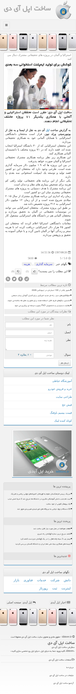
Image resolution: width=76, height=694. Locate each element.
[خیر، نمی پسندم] (18, 271)
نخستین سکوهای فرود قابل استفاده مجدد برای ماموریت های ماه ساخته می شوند (39, 300)
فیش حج (67, 404)
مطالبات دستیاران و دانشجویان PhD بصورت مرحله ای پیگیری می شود (42, 305)
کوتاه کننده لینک (63, 420)
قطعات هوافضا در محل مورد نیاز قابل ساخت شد (52, 529)
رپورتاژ (43, 588)
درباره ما (70, 667)
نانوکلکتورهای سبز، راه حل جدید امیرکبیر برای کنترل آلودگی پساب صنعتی (40, 295)
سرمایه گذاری (44, 264)
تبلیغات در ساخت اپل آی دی (61, 675)
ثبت (54, 588)
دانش (67, 580)
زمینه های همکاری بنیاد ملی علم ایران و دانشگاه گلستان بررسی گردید (43, 544)
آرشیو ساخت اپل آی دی (63, 683)
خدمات (41, 580)
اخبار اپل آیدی (58, 602)
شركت (54, 580)
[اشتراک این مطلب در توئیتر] (14, 278)
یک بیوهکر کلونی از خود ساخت (58, 504)
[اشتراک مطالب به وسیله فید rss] (8, 278)
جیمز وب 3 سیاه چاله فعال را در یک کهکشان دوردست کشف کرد (45, 539)
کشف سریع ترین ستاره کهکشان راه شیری (54, 534)
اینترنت (66, 588)
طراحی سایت (64, 396)
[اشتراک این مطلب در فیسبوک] (20, 278)
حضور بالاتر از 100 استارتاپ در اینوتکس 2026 (51, 290)
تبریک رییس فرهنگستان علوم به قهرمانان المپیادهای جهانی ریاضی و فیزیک (41, 494)
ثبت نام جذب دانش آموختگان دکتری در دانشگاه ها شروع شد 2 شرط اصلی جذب (39, 499)
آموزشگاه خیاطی (62, 381)
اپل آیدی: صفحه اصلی (20, 602)
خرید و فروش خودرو (60, 388)
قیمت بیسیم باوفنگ (61, 412)
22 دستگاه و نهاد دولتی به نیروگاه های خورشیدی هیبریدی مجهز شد (44, 509)
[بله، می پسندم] (34, 271)
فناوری (28, 580)
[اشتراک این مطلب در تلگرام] (26, 278)
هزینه (27, 264)
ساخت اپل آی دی (27, 8)
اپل (47, 130)
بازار (16, 580)
